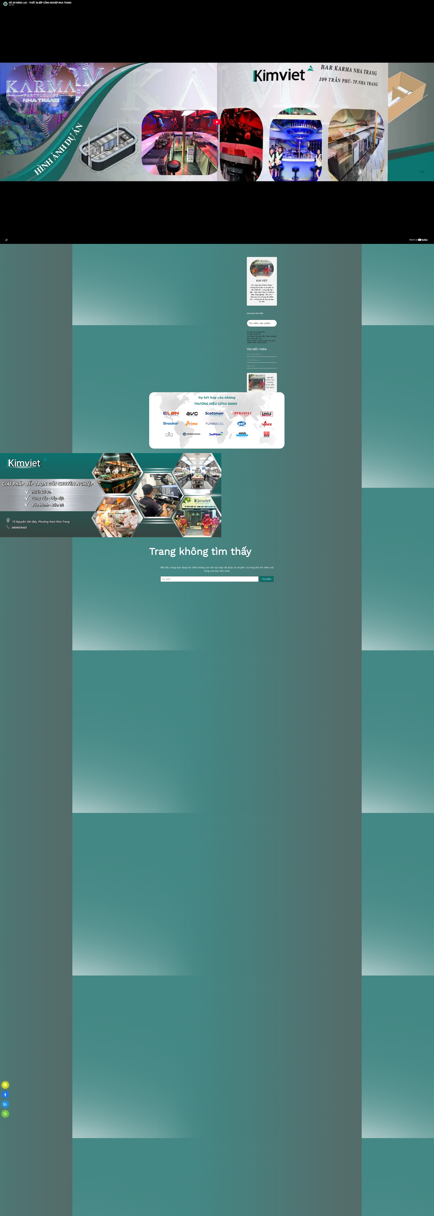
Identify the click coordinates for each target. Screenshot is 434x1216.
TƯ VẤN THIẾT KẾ (253, 334)
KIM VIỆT (270, 377)
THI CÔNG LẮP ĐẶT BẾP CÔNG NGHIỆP (262, 336)
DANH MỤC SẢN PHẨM (255, 313)
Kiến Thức (251, 366)
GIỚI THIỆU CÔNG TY (254, 354)
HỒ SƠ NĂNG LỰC (253, 360)
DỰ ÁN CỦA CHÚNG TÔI (256, 332)
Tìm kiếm (266, 579)
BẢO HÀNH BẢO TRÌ (254, 339)
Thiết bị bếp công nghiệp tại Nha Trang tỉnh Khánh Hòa (261, 341)
